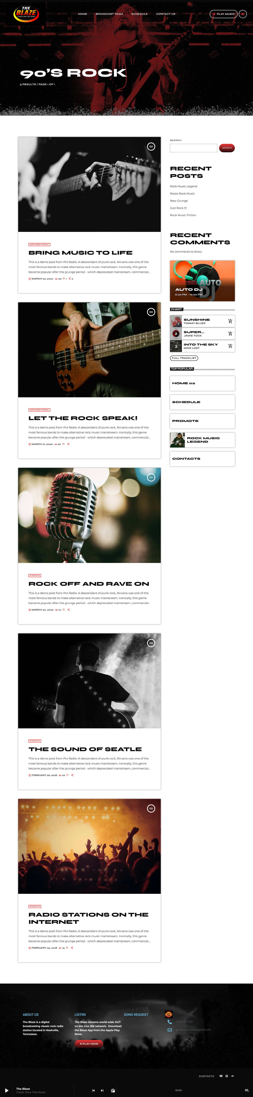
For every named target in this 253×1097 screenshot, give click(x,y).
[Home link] (26, 14)
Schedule (186, 402)
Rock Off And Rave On (89, 583)
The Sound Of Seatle (85, 749)
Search (175, 140)
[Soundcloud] (232, 1076)
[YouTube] (221, 1076)
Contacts (186, 459)
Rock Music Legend (183, 186)
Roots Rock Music (182, 193)
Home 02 (183, 383)
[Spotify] (226, 1076)
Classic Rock (186, 282)
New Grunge (179, 200)
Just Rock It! (178, 208)
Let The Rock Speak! (83, 418)
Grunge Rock (39, 244)
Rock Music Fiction (183, 215)
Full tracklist (184, 358)
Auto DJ (189, 289)
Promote (185, 421)
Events (35, 575)
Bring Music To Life (81, 252)
